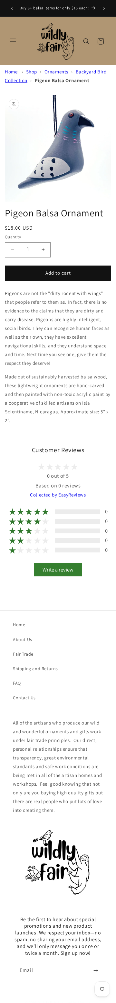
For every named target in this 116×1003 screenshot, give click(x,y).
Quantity (13, 237)
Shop (31, 72)
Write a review (58, 569)
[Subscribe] (96, 970)
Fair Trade (23, 654)
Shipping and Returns (35, 668)
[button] (13, 41)
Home (11, 72)
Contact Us (24, 698)
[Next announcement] (104, 8)
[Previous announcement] (12, 8)
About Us (22, 639)
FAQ (17, 683)
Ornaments (56, 72)
